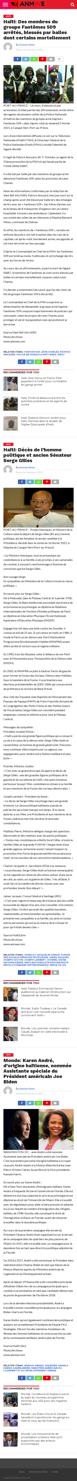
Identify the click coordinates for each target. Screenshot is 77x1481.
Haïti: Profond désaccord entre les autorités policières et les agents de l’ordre (44, 401)
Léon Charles (50, 351)
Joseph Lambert (35, 959)
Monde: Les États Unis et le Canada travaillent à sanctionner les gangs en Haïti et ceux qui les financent (45, 1417)
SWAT (61, 354)
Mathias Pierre (13, 962)
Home (55, 1472)
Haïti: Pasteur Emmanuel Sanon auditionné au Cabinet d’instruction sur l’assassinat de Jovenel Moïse (46, 992)
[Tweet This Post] (26, 58)
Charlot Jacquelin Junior (42, 954)
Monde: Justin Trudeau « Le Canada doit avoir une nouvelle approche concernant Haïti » (43, 1012)
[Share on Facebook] (17, 58)
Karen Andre (21, 1368)
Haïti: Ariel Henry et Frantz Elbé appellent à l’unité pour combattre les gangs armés (44, 381)
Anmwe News (27, 44)
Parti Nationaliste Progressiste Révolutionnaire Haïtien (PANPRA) (35, 963)
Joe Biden (51, 1365)
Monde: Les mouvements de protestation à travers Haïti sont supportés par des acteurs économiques (41, 1439)
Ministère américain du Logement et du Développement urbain (32, 1369)
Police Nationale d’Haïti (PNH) (36, 354)
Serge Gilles (58, 965)
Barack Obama (34, 1365)
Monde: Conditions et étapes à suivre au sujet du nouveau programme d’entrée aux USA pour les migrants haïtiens (45, 1399)
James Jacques (59, 957)
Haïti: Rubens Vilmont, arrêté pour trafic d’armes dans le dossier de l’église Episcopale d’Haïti (43, 421)
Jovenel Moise (56, 959)
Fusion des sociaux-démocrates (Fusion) (36, 956)
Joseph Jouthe (13, 959)
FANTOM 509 (32, 351)
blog (22, 1472)
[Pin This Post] (42, 58)
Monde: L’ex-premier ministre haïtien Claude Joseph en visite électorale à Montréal (45, 1032)
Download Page (38, 1472)
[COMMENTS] (59, 58)
